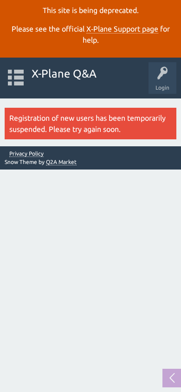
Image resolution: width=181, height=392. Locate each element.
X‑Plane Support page (122, 29)
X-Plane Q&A (64, 73)
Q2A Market (61, 162)
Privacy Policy (26, 154)
